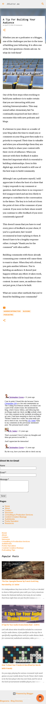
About (7, 508)
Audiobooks (10, 519)
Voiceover (9, 513)
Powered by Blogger (24, 694)
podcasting (8, 315)
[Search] (42, 4)
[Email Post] (4, 308)
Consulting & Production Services (19, 515)
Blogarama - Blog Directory (11, 701)
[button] (4, 30)
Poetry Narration (11, 521)
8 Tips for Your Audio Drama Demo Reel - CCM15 (20, 625)
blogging (26, 311)
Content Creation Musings (16, 517)
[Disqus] (23, 361)
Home (7, 506)
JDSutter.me (13, 4)
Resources (9, 523)
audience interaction (12, 311)
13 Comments (18, 25)
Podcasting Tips (8, 550)
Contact (8, 510)
